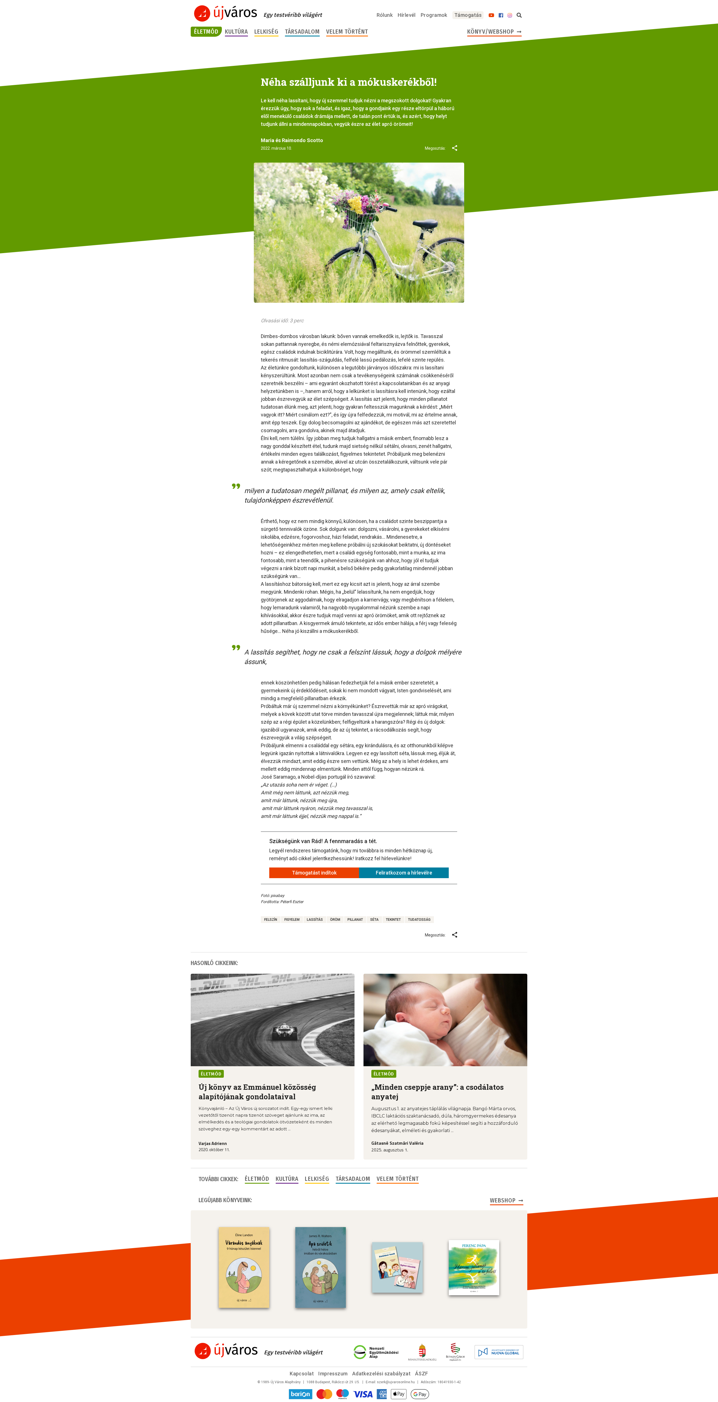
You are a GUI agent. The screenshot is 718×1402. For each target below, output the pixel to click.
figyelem (292, 920)
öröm (335, 920)
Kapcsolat (302, 1373)
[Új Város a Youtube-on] (491, 15)
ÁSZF (421, 1373)
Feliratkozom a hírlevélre (404, 873)
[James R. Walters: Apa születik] (320, 1267)
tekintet (393, 920)
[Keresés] (519, 15)
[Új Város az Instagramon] (510, 15)
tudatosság (419, 920)
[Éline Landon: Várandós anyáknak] (244, 1267)
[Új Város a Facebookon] (501, 15)
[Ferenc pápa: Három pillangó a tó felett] (474, 1267)
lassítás (315, 920)
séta (374, 920)
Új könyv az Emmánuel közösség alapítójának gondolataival (257, 1091)
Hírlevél (407, 15)
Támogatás (468, 15)
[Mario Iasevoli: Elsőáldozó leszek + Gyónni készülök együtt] (397, 1267)
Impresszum (333, 1373)
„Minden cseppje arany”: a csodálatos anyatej (437, 1091)
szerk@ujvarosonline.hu (396, 1382)
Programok (434, 15)
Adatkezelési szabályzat (381, 1373)
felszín (270, 920)
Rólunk (385, 15)
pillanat (355, 920)
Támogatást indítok (314, 873)
